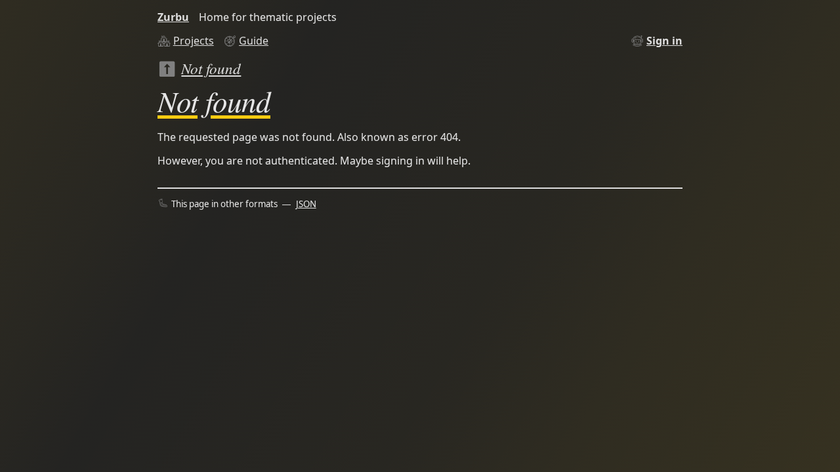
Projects (193, 40)
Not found (211, 68)
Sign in (664, 40)
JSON (306, 204)
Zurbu (173, 17)
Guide (253, 40)
